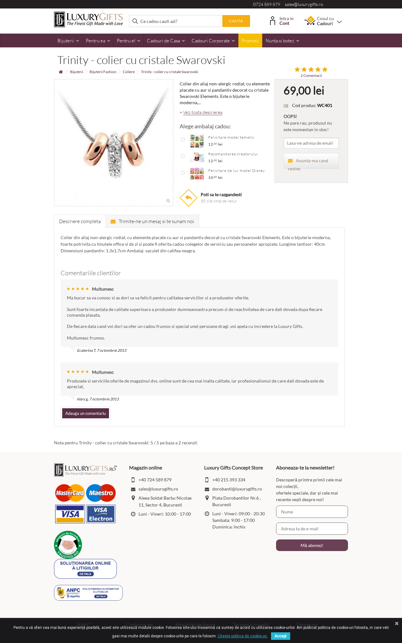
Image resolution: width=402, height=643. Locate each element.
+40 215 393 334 (228, 479)
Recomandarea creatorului (233, 154)
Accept (280, 636)
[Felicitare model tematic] (197, 140)
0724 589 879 (266, 4)
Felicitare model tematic (231, 137)
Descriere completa (80, 221)
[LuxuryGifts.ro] (88, 19)
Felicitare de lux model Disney (236, 170)
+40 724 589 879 (155, 479)
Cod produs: (304, 105)
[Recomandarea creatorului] (197, 157)
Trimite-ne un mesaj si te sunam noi (156, 221)
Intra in (287, 20)
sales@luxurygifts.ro (304, 4)
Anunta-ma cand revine (308, 163)
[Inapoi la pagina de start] (60, 72)
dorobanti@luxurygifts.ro (237, 488)
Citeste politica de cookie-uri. (243, 636)
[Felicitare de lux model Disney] (197, 173)
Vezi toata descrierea (202, 112)
